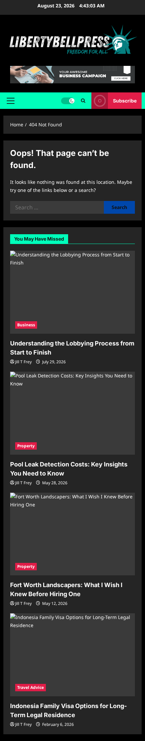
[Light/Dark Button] (68, 100)
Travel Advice (30, 687)
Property (26, 446)
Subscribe (125, 101)
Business (26, 325)
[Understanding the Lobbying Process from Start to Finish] (72, 292)
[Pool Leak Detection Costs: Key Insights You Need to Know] (72, 413)
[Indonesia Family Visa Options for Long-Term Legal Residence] (72, 654)
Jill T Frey (23, 362)
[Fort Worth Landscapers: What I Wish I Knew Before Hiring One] (72, 534)
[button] (10, 101)
